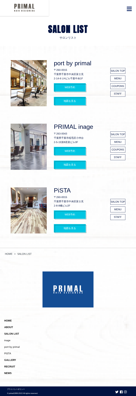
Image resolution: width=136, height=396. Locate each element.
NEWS (8, 373)
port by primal (72, 63)
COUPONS (118, 86)
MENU (117, 78)
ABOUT (8, 327)
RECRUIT (9, 366)
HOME (8, 320)
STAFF (118, 93)
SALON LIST (11, 333)
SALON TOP (118, 70)
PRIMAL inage (73, 126)
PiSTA (62, 190)
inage (7, 340)
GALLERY (10, 360)
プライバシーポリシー (16, 389)
